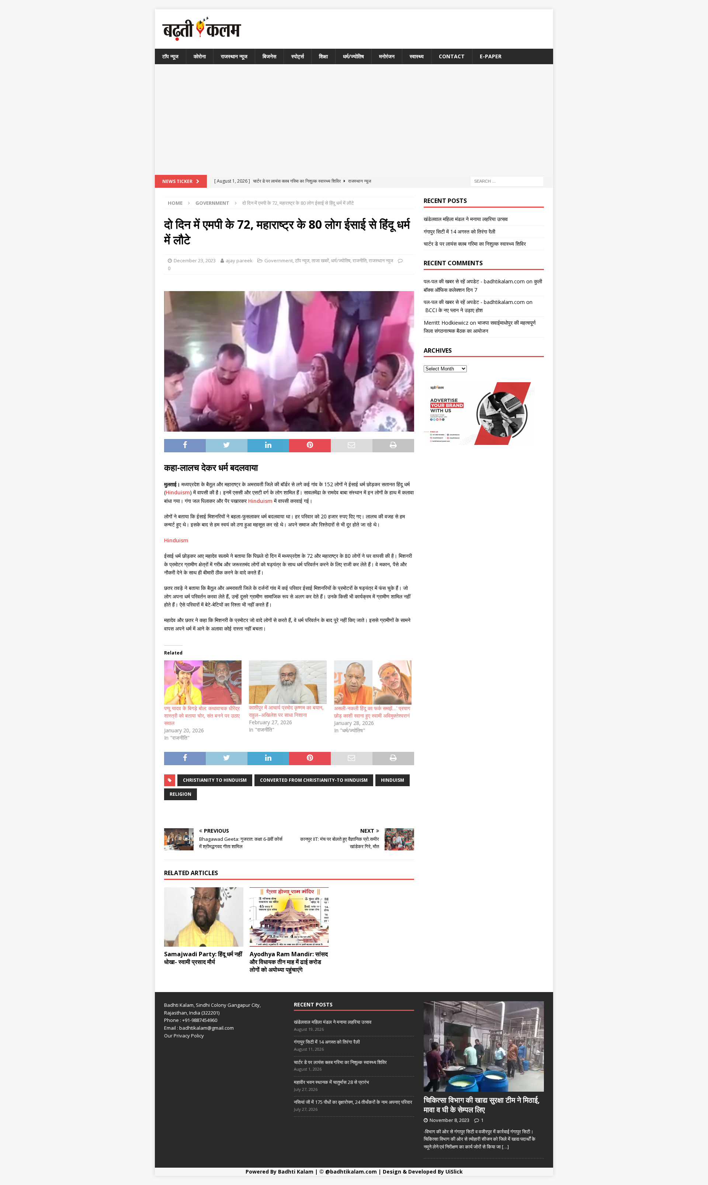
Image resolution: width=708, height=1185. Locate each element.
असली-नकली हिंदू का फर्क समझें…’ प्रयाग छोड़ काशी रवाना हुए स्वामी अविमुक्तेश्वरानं (372, 712)
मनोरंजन (387, 56)
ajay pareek (239, 260)
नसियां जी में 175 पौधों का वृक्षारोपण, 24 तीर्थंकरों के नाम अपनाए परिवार (353, 1102)
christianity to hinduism (215, 780)
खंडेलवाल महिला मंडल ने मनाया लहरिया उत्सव (466, 218)
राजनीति (360, 260)
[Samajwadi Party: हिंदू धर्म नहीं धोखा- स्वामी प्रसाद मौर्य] (203, 917)
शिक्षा (323, 56)
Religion (180, 794)
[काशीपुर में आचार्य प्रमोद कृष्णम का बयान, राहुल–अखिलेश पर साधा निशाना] (287, 682)
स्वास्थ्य (417, 56)
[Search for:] (507, 180)
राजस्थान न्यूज (234, 56)
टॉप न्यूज (170, 56)
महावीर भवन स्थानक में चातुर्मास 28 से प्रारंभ (331, 1082)
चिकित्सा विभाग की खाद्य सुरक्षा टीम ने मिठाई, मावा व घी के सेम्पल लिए (482, 1105)
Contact (452, 56)
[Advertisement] (354, 119)
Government (278, 260)
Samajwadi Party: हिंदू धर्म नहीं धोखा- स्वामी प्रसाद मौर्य (203, 958)
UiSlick (454, 1171)
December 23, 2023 (195, 260)
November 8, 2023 (449, 1120)
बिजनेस (269, 56)
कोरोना (200, 56)
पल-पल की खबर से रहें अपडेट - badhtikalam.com (474, 281)
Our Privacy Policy (184, 1035)
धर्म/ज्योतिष (353, 56)
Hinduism (178, 492)
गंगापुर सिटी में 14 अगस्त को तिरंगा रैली (459, 231)
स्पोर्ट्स (297, 56)
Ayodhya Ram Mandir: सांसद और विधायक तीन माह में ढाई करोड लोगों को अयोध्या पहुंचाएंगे (289, 962)
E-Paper (491, 56)
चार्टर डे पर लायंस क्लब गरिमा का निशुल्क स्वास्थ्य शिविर (475, 243)
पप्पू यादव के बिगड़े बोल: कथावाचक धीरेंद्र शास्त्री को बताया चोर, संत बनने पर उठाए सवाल (202, 715)
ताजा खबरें (320, 260)
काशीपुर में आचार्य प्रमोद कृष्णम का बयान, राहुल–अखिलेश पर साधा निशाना (286, 711)
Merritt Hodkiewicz (446, 322)
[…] (505, 1146)
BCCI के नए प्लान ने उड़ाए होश (453, 310)
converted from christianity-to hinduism (314, 780)
